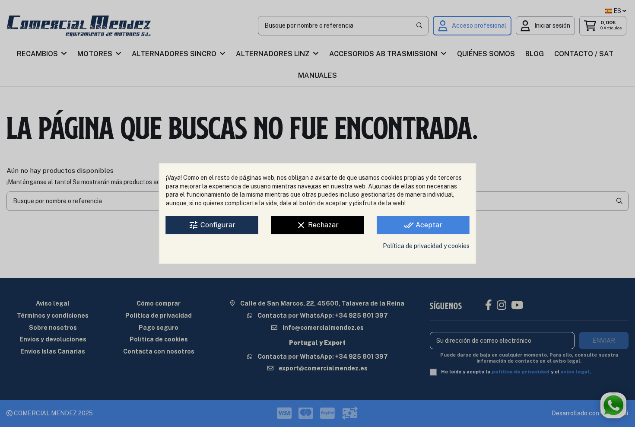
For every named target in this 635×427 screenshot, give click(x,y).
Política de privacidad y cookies (426, 245)
